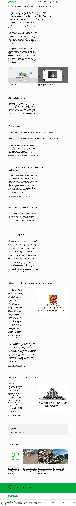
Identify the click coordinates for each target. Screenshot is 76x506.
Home (9, 6)
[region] (38, 503)
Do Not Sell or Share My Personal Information (58, 502)
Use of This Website (62, 496)
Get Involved (49, 2)
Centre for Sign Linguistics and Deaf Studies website (16, 366)
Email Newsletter (53, 496)
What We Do (44, 1)
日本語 (67, 1)
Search (64, 1)
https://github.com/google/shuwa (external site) (27, 156)
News (54, 1)
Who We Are (39, 1)
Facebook (52, 495)
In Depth (57, 2)
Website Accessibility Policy (63, 499)
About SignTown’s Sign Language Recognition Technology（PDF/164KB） (20, 196)
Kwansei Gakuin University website (14, 415)
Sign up (9, 490)
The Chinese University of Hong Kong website (15, 365)
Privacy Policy (61, 495)
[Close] (75, 503)
